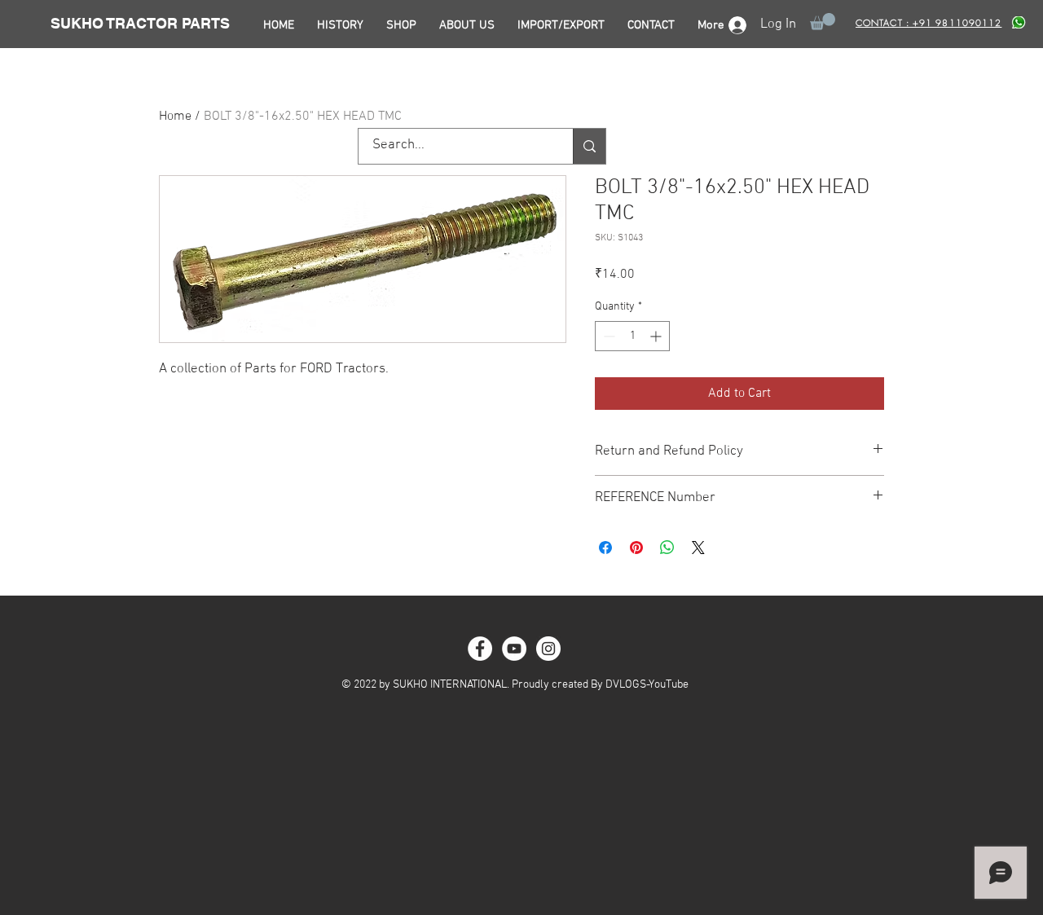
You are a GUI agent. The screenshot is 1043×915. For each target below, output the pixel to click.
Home (175, 116)
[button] (822, 21)
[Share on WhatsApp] (667, 547)
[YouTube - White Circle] (514, 648)
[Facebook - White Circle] (480, 648)
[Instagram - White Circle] (548, 648)
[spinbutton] (632, 336)
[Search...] (589, 146)
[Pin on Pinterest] (636, 547)
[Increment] (657, 336)
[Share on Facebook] (605, 547)
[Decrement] (607, 336)
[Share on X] (698, 547)
